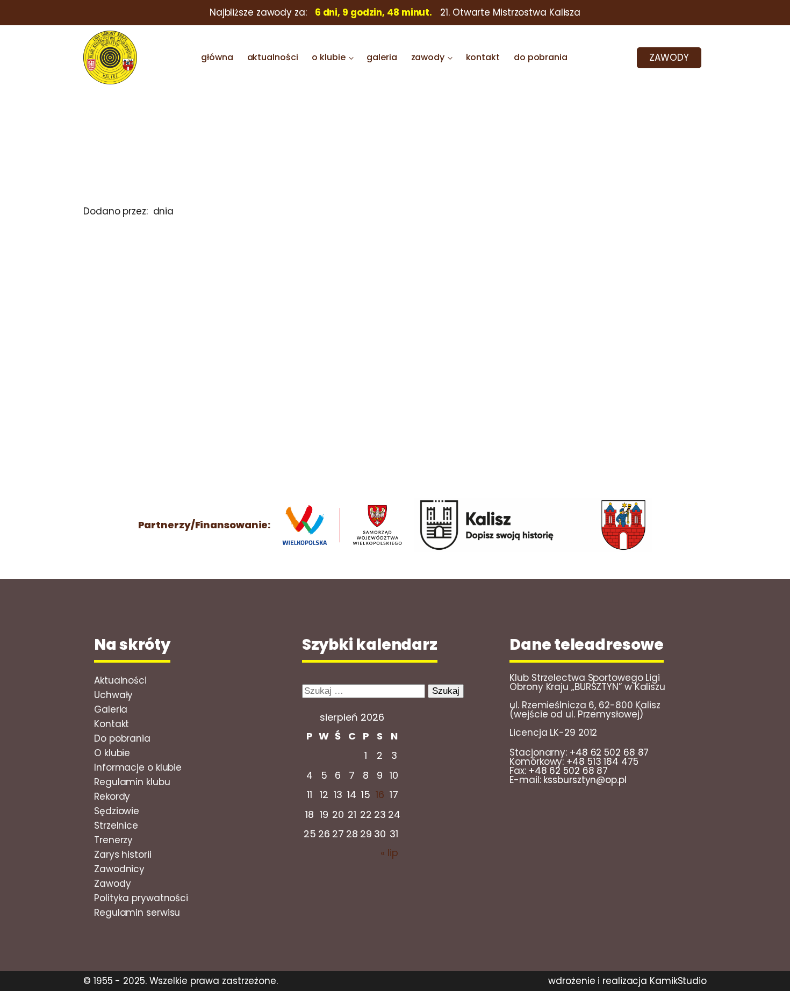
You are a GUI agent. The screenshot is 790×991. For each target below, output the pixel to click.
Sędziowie (116, 811)
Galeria (110, 709)
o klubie (328, 57)
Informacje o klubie (138, 767)
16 (380, 794)
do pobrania (541, 57)
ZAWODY (668, 57)
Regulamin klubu (132, 781)
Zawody (112, 883)
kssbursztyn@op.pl (584, 779)
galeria (382, 57)
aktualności (272, 57)
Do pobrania (122, 738)
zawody (427, 57)
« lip (389, 852)
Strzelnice (116, 825)
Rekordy (112, 796)
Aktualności (120, 680)
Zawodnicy (119, 869)
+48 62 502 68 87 (609, 752)
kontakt (483, 57)
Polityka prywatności (141, 898)
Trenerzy (113, 840)
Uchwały (113, 694)
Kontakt (111, 723)
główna (217, 57)
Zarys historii (123, 854)
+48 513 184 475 (602, 761)
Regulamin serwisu (137, 912)
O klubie (112, 752)
